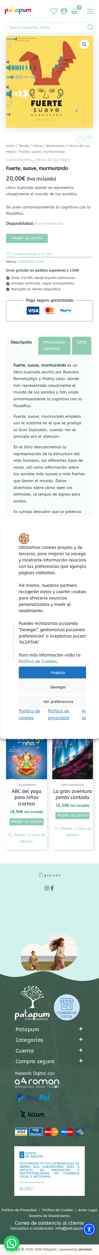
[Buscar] (91, 27)
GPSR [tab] (82, 342)
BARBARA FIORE (31, 262)
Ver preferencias (58, 701)
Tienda (23, 146)
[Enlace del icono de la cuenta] (64, 11)
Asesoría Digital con (35, 1073)
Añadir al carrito (27, 238)
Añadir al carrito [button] (26, 821)
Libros (38, 146)
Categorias (29, 1040)
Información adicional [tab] (54, 345)
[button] (84, 44)
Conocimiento (19, 160)
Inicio (10, 146)
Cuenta (25, 1051)
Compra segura (35, 1061)
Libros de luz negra (52, 160)
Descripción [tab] (21, 342)
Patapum (27, 1029)
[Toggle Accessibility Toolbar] (89, 1229)
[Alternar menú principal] (90, 11)
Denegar (58, 687)
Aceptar (58, 672)
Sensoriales (55, 146)
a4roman (85, 1249)
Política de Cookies (37, 661)
